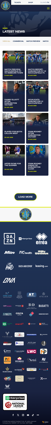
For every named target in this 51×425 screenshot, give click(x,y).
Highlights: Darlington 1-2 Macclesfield (35, 101)
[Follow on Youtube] (28, 415)
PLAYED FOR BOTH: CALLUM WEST (13, 132)
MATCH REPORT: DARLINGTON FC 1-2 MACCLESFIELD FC (37, 71)
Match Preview (33, 41)
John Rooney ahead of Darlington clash (34, 166)
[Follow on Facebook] (13, 415)
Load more (25, 197)
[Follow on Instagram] (23, 415)
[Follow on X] (18, 415)
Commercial (18, 41)
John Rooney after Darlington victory (34, 134)
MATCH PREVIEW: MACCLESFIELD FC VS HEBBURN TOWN (13, 71)
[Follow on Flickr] (38, 415)
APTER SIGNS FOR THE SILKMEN (12, 164)
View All (6, 41)
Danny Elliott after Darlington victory (11, 102)
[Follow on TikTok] (33, 415)
